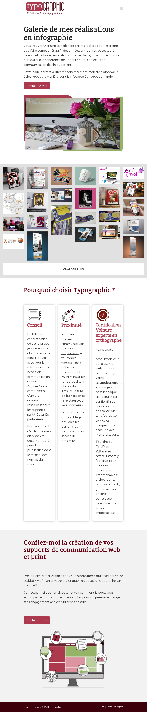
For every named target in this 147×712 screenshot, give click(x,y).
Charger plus (73, 269)
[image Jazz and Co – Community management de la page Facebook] (135, 190)
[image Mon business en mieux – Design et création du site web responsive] (135, 208)
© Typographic (54, 707)
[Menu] (121, 8)
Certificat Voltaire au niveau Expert (106, 451)
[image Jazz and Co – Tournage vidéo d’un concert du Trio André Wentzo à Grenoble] (15, 225)
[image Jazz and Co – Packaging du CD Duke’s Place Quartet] (63, 221)
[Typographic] (45, 8)
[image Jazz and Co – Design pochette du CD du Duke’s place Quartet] (111, 218)
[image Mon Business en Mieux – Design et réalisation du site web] (111, 233)
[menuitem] (121, 8)
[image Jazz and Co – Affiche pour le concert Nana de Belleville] (111, 199)
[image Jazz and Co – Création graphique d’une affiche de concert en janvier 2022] (15, 180)
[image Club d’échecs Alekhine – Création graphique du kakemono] (39, 247)
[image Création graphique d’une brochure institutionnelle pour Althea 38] (63, 196)
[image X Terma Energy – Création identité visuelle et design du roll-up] (135, 248)
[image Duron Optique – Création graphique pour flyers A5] (63, 177)
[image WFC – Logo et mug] (87, 177)
